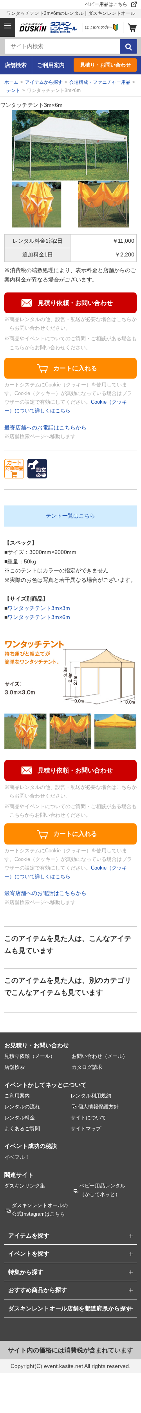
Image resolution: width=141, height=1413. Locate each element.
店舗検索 (16, 65)
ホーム (11, 82)
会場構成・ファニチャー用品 (99, 82)
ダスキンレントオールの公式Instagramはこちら (40, 1209)
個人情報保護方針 (98, 1107)
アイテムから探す (44, 82)
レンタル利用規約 (90, 1096)
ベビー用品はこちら (106, 4)
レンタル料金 (19, 1118)
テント (13, 90)
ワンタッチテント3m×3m (38, 608)
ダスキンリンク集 (24, 1186)
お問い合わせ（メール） (100, 1056)
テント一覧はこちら (70, 516)
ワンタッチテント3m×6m (38, 617)
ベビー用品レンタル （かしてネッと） (102, 1190)
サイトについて (88, 1118)
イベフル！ (17, 1157)
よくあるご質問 (22, 1128)
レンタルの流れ (22, 1107)
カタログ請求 (87, 1067)
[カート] (132, 27)
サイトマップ (85, 1128)
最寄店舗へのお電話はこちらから (45, 427)
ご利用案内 (51, 65)
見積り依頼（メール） (29, 1056)
